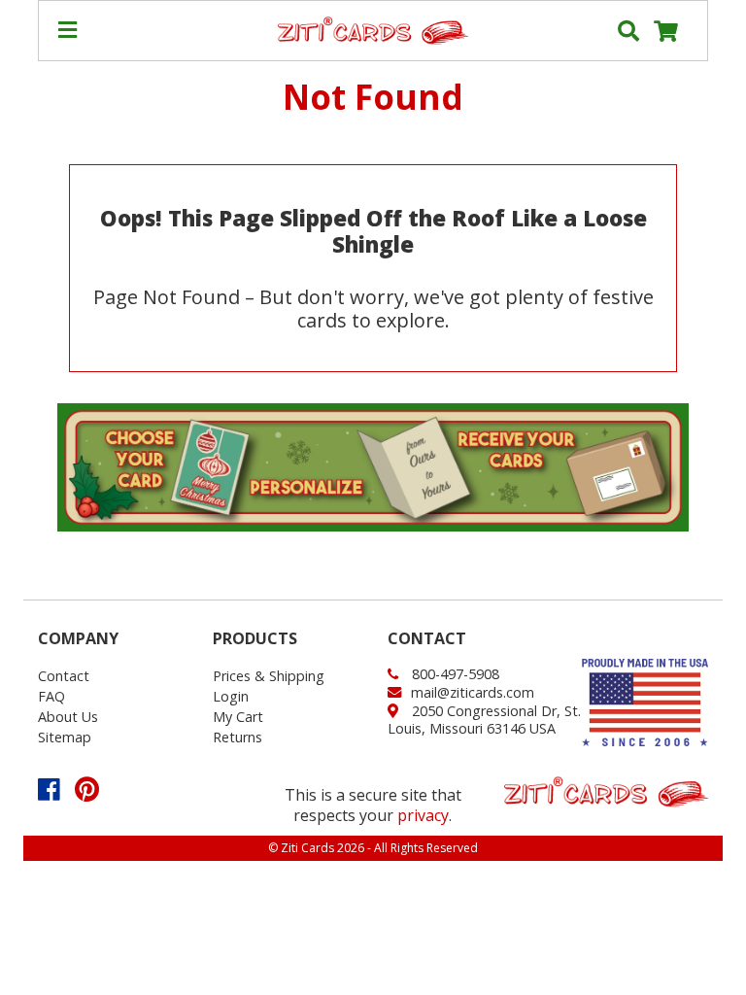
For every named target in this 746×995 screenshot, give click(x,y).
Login (231, 696)
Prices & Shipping (268, 676)
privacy (423, 815)
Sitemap (64, 737)
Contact (63, 676)
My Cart (238, 716)
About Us (68, 716)
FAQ (51, 696)
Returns (237, 737)
